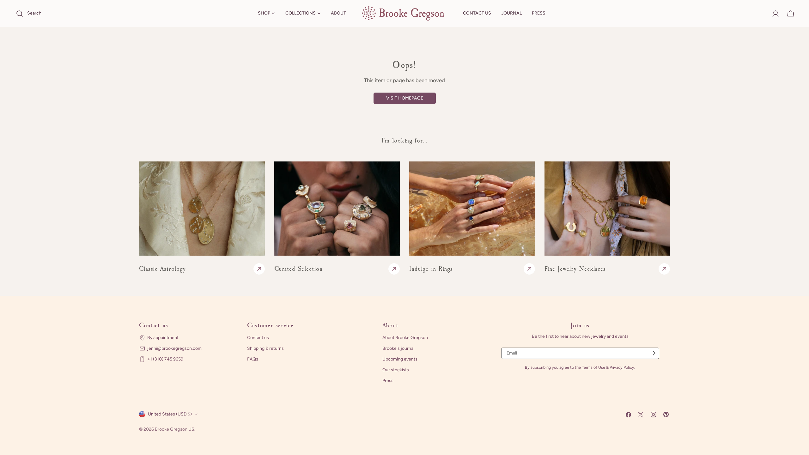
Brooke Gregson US (174, 429)
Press (387, 380)
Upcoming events (399, 359)
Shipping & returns (265, 348)
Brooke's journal (398, 348)
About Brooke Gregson (405, 337)
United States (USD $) (170, 414)
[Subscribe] (654, 353)
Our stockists (395, 370)
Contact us (258, 337)
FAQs (252, 359)
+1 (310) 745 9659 (165, 359)
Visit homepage (404, 98)
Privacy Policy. (622, 367)
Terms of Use (593, 367)
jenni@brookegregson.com (174, 348)
